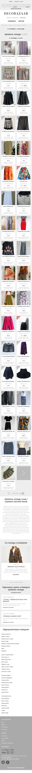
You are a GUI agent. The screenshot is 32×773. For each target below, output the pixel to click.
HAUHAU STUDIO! (8, 158)
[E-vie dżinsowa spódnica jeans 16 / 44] (8, 348)
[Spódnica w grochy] (24, 448)
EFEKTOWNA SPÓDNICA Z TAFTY (10, 381)
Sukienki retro (4, 689)
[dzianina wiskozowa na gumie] (8, 223)
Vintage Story (23, 83)
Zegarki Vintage (4, 712)
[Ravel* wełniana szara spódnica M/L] (8, 448)
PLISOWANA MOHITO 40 (24, 56)
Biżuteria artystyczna (6, 634)
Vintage (3, 710)
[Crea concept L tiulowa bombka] (8, 398)
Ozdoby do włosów (5, 669)
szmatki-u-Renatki (8, 358)
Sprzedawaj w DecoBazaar (7, 743)
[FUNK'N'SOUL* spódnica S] (8, 473)
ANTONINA (8, 83)
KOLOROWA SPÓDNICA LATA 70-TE (11, 181)
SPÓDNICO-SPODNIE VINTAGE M (10, 331)
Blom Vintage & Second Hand (24, 258)
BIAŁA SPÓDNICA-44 (8, 206)
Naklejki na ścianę (5, 664)
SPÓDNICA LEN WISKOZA (8, 131)
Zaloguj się (17, 1)
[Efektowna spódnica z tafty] (8, 373)
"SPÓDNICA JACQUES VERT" (12, 616)
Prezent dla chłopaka (6, 675)
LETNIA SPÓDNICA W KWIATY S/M (10, 81)
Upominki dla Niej (5, 708)
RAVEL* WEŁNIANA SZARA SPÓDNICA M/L (12, 456)
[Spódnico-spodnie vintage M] (8, 323)
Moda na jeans (4, 662)
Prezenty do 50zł (5, 680)
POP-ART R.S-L (23, 181)
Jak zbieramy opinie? (16, 592)
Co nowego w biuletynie (16, 543)
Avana (8, 133)
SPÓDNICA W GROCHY (23, 456)
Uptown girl (8, 58)
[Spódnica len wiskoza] (8, 123)
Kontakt (3, 740)
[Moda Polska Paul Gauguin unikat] (24, 423)
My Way (8, 108)
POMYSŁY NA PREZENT (12, 17)
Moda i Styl (16, 564)
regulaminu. (8, 757)
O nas (2, 722)
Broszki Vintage (4, 641)
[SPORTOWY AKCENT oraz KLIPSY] (8, 423)
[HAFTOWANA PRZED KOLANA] (8, 248)
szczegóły (15, 6)
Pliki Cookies (4, 729)
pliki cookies (16, 758)
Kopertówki (3, 650)
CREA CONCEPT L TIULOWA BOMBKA (11, 406)
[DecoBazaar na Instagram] (3, 762)
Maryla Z (8, 408)
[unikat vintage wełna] (8, 98)
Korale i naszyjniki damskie (7, 654)
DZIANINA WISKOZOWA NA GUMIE (10, 231)
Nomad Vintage (23, 158)
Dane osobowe (4, 727)
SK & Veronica (23, 183)
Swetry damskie (4, 692)
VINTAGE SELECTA (23, 333)
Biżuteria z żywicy (5, 636)
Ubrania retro (4, 705)
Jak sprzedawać (4, 738)
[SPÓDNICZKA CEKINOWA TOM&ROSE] (24, 323)
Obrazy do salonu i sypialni (7, 666)
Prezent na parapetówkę (6, 677)
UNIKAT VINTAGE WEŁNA (8, 106)
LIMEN (8, 208)
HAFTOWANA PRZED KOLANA (9, 256)
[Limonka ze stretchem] (8, 148)
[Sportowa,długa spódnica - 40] (24, 198)
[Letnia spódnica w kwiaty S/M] (8, 73)
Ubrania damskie (5, 703)
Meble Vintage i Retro (6, 659)
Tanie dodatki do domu (6, 696)
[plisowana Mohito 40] (24, 48)
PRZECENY (23, 17)
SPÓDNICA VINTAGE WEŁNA (24, 106)
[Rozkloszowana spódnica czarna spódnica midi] (24, 373)
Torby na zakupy (5, 700)
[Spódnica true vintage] (24, 298)
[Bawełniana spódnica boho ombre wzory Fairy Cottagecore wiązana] (8, 273)
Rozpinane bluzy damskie (7, 682)
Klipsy (2, 648)
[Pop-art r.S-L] (24, 173)
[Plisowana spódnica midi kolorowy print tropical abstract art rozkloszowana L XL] (24, 148)
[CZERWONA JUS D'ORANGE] (24, 223)
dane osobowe (10, 758)
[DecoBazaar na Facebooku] (7, 762)
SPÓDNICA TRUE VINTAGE (24, 306)
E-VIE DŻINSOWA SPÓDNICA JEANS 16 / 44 (12, 356)
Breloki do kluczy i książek (7, 638)
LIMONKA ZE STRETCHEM (8, 156)
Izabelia (23, 233)
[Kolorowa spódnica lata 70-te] (8, 173)
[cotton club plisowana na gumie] (8, 48)
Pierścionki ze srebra (6, 671)
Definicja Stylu (23, 358)
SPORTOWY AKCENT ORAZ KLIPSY (11, 431)
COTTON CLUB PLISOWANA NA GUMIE (11, 56)
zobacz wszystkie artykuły (16, 582)
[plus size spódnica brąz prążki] (24, 123)
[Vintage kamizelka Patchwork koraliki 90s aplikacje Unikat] (24, 273)
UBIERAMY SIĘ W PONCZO (16, 566)
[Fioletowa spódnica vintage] (24, 348)
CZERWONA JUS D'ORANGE (24, 231)
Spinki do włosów (5, 685)
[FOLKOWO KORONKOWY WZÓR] (24, 398)
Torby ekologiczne (5, 698)
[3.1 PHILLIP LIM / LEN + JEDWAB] (24, 73)
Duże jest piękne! (24, 133)
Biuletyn (3, 724)
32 (20, 493)
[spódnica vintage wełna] (24, 98)
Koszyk (21, 1)
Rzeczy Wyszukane (8, 183)
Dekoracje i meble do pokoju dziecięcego (10, 643)
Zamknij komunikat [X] (16, 8)
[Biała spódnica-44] (8, 198)
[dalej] (24, 473)
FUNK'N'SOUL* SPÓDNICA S (9, 481)
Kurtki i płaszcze (5, 657)
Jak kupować (4, 735)
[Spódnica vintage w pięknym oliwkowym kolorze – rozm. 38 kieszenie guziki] (8, 298)
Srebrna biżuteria (5, 687)
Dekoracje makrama (5, 646)
